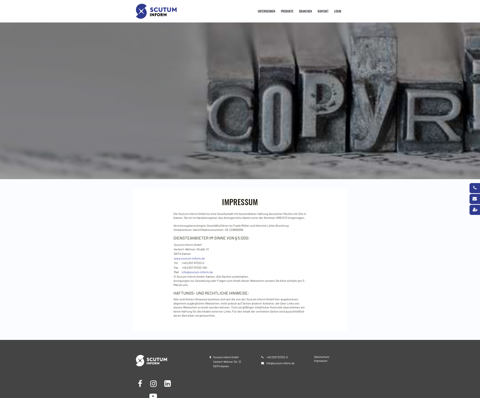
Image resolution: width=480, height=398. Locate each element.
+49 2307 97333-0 (277, 357)
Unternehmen (266, 11)
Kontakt (323, 11)
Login (337, 11)
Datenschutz (321, 356)
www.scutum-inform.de (189, 258)
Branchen (305, 11)
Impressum (320, 360)
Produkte (287, 11)
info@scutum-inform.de (197, 272)
